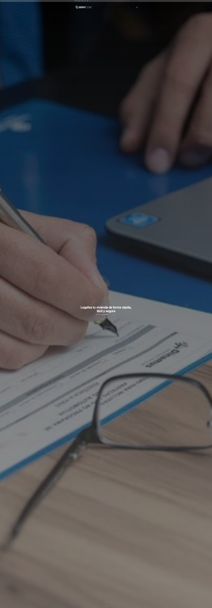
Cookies (79, 0)
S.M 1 (85, 0)
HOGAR (123, 7)
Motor (119, 7)
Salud (110, 7)
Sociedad (115, 7)
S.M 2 (87, 0)
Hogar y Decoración (105, 314)
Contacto (76, 0)
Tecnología (104, 7)
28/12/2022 (98, 314)
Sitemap (82, 0)
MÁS (127, 7)
